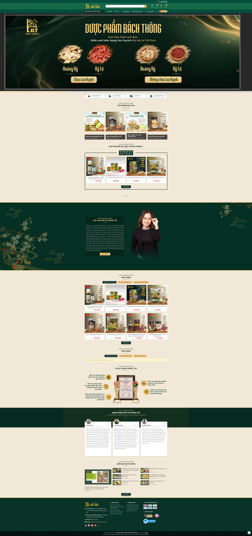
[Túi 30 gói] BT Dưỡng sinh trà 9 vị (157, 306)
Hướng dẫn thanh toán (133, 506)
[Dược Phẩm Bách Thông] (92, 6)
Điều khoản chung (115, 510)
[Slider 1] (126, 52)
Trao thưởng (125, 11)
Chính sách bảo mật (115, 505)
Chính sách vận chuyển (116, 512)
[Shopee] (92, 525)
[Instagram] (89, 525)
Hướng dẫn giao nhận (132, 508)
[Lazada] (95, 525)
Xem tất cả (126, 186)
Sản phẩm (126, 277)
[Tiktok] (99, 525)
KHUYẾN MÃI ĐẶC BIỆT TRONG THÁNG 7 (126, 146)
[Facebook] (86, 525)
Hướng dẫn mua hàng (132, 505)
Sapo (146, 532)
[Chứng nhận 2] (156, 515)
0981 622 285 (94, 519)
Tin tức (117, 11)
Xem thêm (126, 494)
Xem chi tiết (105, 254)
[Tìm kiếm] (145, 6)
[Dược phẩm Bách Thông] (92, 504)
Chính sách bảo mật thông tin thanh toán (117, 507)
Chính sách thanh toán (116, 513)
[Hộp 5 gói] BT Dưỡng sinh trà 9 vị (136, 177)
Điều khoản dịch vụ (132, 510)
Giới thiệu (109, 11)
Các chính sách (150, 11)
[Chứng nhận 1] (148, 515)
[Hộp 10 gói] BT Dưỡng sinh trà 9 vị (116, 306)
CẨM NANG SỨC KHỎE (126, 464)
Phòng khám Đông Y (137, 11)
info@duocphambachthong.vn (98, 522)
